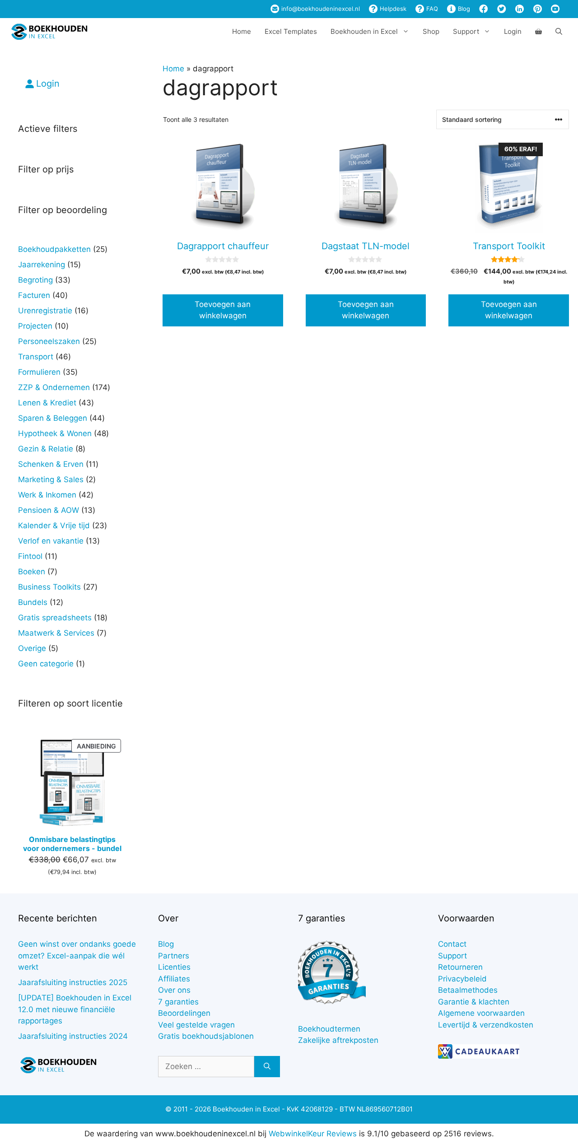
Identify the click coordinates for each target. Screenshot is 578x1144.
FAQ (431, 8)
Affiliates (174, 978)
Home (241, 31)
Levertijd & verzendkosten (485, 1024)
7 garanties (178, 1001)
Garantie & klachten (473, 1001)
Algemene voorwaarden (481, 1013)
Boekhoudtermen (329, 1028)
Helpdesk (392, 8)
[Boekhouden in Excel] (49, 31)
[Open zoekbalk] (559, 31)
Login (513, 31)
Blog (463, 8)
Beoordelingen (184, 1013)
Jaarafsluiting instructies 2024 (73, 1036)
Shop (431, 31)
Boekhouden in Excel (364, 31)
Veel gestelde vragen (196, 1024)
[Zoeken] (267, 1067)
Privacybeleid (462, 978)
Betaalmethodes (468, 990)
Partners (173, 955)
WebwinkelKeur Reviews (313, 1133)
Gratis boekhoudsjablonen (206, 1036)
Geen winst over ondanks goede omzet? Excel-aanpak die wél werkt (77, 955)
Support (452, 955)
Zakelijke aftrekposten (338, 1040)
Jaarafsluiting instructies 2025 (72, 982)
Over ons (174, 990)
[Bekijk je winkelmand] (538, 31)
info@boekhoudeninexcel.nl (320, 8)
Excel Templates (291, 31)
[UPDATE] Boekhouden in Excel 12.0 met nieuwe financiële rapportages (74, 1009)
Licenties (174, 967)
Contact (452, 944)
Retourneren (460, 967)
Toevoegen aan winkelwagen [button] (223, 310)
